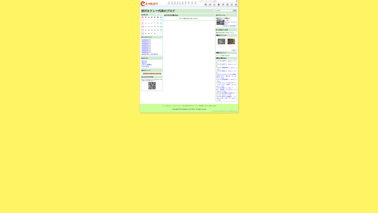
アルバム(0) (145, 66)
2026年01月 (145, 52)
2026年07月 (145, 41)
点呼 (223, 64)
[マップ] (214, 4)
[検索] (236, 1)
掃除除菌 (224, 67)
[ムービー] (218, 4)
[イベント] (210, 4)
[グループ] (231, 4)
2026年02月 (145, 50)
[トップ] (205, 4)
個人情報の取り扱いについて (190, 105)
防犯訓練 (224, 79)
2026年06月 (145, 43)
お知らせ (168, 105)
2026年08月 (145, 40)
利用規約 (201, 105)
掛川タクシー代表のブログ (158, 10)
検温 (223, 71)
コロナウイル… (221, 47)
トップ (163, 105)
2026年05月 (145, 45)
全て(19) (144, 61)
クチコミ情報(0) (147, 64)
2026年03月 (145, 49)
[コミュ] (223, 4)
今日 (158, 14)
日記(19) (144, 63)
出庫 (223, 61)
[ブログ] (227, 4)
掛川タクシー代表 (221, 91)
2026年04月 (145, 47)
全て (234, 50)
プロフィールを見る (229, 25)
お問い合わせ (212, 105)
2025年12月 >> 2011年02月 (150, 54)
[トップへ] (153, 4)
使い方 (206, 105)
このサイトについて (177, 105)
